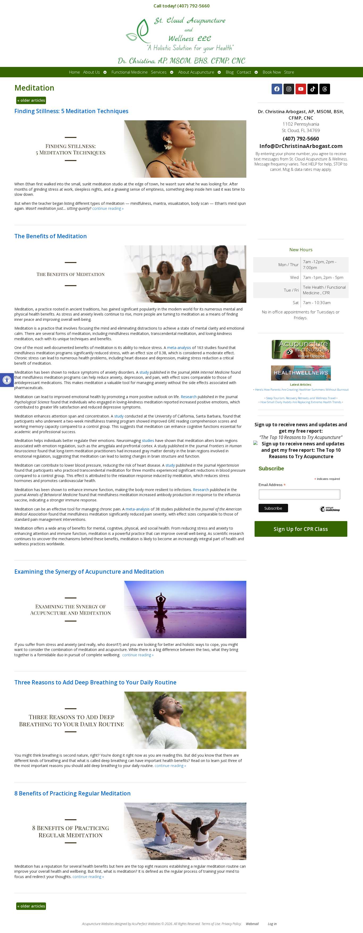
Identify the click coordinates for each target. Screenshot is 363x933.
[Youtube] (301, 89)
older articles (31, 100)
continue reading (108, 208)
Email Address (272, 484)
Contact (244, 72)
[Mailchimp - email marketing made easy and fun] (330, 514)
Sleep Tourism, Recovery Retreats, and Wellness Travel (301, 398)
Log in (272, 924)
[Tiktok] (312, 89)
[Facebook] (277, 89)
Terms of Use (210, 924)
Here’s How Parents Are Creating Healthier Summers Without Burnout (302, 389)
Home (74, 72)
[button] (7, 380)
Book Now (272, 72)
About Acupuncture (196, 72)
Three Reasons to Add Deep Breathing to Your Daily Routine (95, 682)
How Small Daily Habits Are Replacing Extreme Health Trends (300, 402)
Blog (230, 72)
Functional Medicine (130, 72)
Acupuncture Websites (98, 924)
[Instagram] (289, 89)
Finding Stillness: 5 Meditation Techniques (71, 111)
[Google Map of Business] (301, 203)
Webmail (252, 924)
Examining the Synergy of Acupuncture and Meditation (89, 571)
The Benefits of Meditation (50, 236)
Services (159, 72)
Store (289, 72)
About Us (91, 72)
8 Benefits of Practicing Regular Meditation (72, 793)
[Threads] (324, 89)
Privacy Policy (231, 924)
